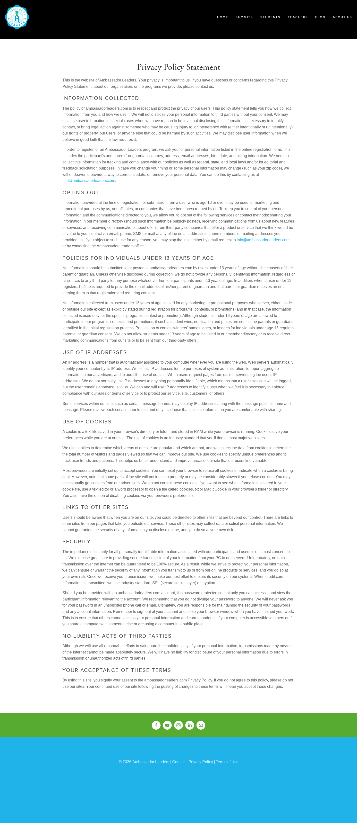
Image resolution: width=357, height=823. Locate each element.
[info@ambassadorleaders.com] (200, 725)
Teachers (298, 17)
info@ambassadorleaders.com (88, 181)
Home (222, 17)
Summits (244, 17)
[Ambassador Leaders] (167, 725)
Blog (320, 17)
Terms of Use (227, 762)
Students (270, 17)
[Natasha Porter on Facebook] (156, 725)
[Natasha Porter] (189, 725)
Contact (179, 762)
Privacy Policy (200, 762)
